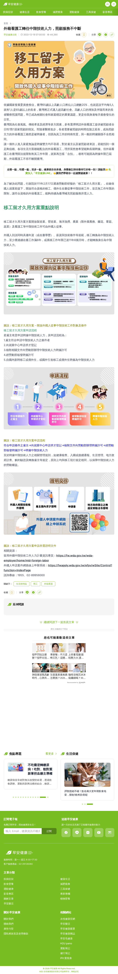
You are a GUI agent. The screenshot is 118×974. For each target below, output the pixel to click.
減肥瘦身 (58, 11)
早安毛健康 (66, 938)
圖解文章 (9, 898)
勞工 (35, 583)
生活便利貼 (21, 583)
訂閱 (49, 831)
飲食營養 (41, 11)
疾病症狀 (8, 11)
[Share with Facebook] (105, 34)
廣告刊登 (9, 928)
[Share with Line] (99, 34)
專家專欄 (65, 893)
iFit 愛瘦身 (66, 958)
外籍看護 (48, 583)
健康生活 (25, 11)
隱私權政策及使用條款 (16, 933)
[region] (59, 171)
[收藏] (84, 34)
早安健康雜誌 (67, 933)
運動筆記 (65, 948)
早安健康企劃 (10, 34)
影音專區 (107, 11)
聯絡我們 (9, 923)
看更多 (49, 753)
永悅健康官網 (67, 918)
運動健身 (74, 11)
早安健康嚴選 (67, 928)
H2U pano (66, 943)
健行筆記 (65, 953)
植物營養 (65, 898)
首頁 (6, 23)
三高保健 (91, 11)
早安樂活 (9, 903)
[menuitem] (8, 12)
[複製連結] (111, 34)
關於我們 (9, 918)
